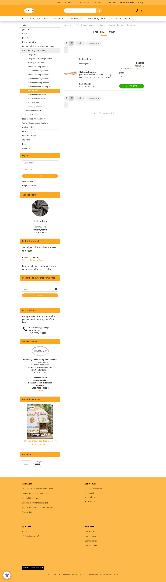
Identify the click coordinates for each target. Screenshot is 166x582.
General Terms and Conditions (34, 494)
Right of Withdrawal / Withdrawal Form (38, 507)
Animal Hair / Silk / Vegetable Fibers (103, 19)
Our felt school (91, 545)
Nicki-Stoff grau (40, 221)
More (127, 19)
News (59, 2)
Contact (91, 493)
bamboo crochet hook (37, 95)
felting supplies (74, 19)
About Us (70, 2)
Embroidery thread (33, 111)
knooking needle (35, 107)
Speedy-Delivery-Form (32, 260)
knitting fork (33, 91)
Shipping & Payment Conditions (35, 503)
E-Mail (40, 391)
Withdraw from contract (33, 568)
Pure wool (58, 19)
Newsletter (92, 501)
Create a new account (31, 182)
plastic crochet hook (36, 99)
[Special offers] (57, 194)
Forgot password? (29, 186)
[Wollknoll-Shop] (29, 10)
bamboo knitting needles (38, 79)
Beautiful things (29, 136)
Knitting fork (85, 59)
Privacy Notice (28, 512)
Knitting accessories (36, 63)
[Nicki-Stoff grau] (40, 208)
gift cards (35, 19)
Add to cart (131, 86)
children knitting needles (38, 71)
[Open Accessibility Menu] (7, 575)
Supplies (26, 140)
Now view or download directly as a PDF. (40, 441)
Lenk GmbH (113, 575)
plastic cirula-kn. (35, 103)
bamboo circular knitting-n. (39, 87)
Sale (24, 19)
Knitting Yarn (30, 55)
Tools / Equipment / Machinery (36, 123)
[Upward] (159, 578)
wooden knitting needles (38, 67)
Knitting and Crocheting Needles (38, 59)
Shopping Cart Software (58, 575)
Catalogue (92, 497)
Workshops (98, 2)
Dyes (24, 144)
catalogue (26, 148)
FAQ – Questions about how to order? (37, 489)
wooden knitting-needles (38, 75)
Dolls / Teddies (28, 127)
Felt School (112, 2)
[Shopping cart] (142, 10)
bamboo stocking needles (38, 83)
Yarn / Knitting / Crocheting (34, 50)
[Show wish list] (136, 10)
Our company (90, 531)
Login (141, 2)
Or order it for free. (40, 445)
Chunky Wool (30, 115)
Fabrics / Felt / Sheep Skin (33, 119)
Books (25, 131)
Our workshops (91, 541)
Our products (84, 2)
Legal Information (95, 489)
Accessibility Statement (32, 498)
